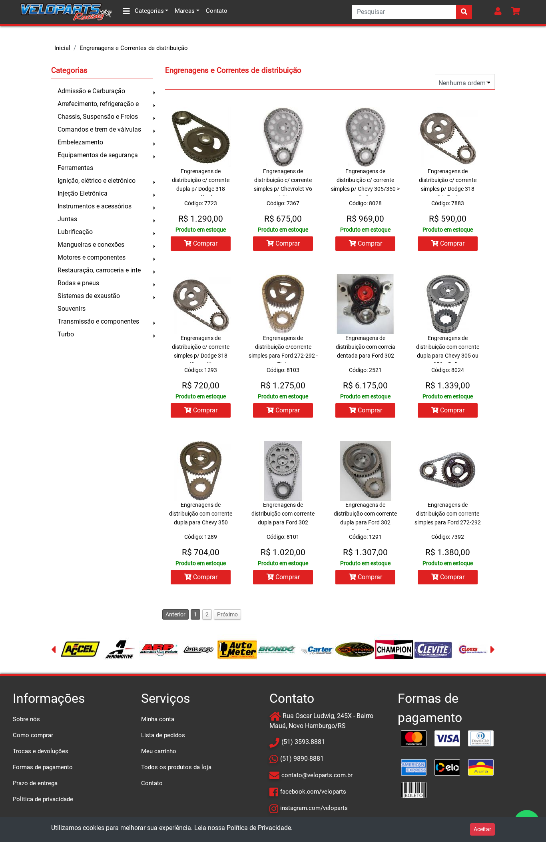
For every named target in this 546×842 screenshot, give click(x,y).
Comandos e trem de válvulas (99, 129)
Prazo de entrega (35, 783)
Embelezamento (80, 142)
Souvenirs (72, 308)
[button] (499, 12)
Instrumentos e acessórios (95, 206)
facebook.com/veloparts (313, 791)
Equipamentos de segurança (98, 155)
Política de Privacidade (259, 828)
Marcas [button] (185, 10)
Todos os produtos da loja (176, 767)
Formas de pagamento (43, 767)
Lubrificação (75, 232)
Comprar (204, 243)
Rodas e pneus (78, 283)
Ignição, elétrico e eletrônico (97, 180)
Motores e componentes (92, 257)
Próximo (227, 614)
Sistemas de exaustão (89, 296)
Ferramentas (75, 168)
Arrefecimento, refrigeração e (98, 104)
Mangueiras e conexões (91, 244)
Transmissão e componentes (98, 321)
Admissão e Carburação (91, 91)
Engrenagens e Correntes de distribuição (134, 48)
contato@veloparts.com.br (317, 775)
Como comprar (33, 735)
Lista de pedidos (163, 735)
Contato (216, 10)
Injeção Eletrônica (83, 193)
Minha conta (157, 719)
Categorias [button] (148, 10)
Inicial (62, 48)
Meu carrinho (158, 751)
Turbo (66, 334)
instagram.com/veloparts (314, 808)
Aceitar (482, 829)
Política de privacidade (43, 799)
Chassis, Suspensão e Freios (98, 116)
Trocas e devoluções (40, 751)
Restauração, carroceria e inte (99, 270)
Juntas (67, 219)
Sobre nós (26, 719)
